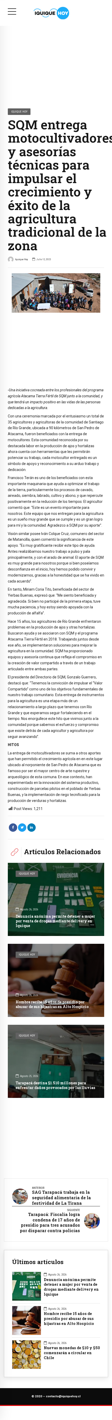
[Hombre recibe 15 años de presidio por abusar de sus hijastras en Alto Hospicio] (56, 980)
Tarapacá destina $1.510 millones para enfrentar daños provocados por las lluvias (55, 1085)
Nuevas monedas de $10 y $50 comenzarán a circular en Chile (72, 1353)
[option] (56, 293)
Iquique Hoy (19, 111)
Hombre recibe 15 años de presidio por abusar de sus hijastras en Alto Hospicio (52, 1004)
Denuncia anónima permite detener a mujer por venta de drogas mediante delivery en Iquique (55, 921)
